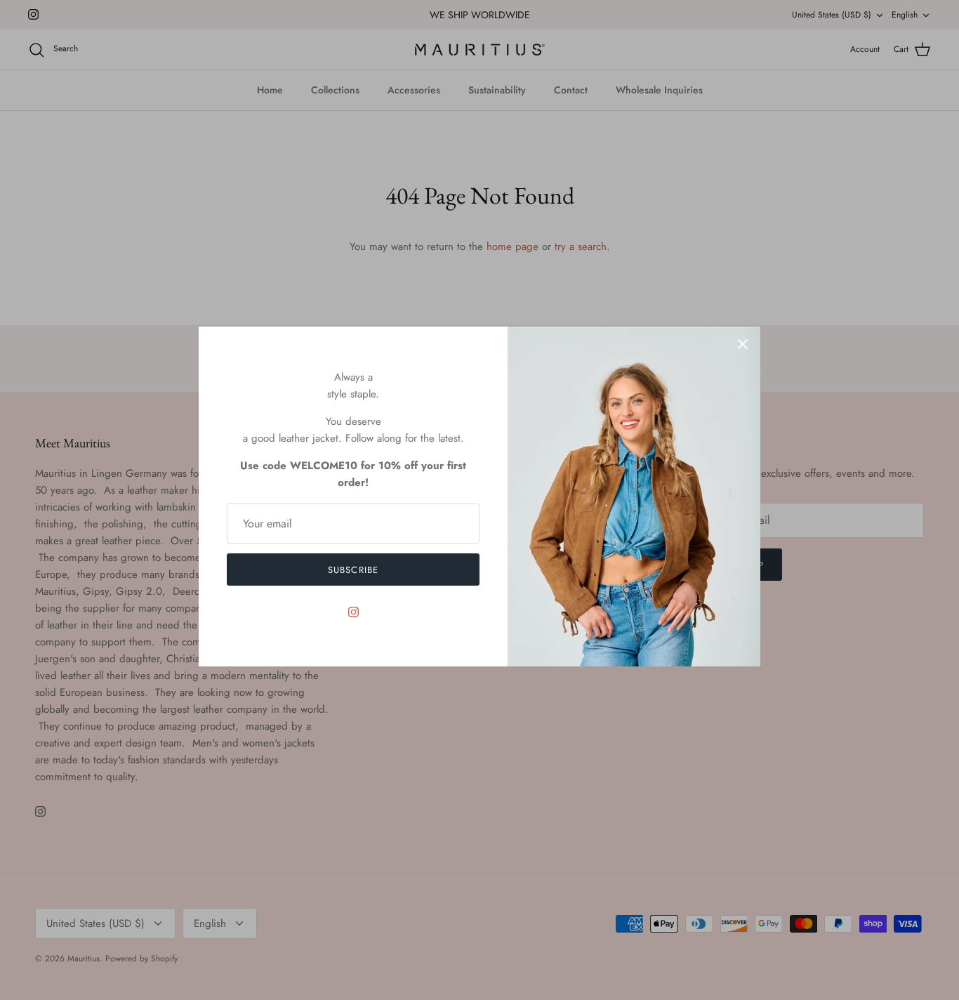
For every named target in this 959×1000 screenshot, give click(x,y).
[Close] (742, 344)
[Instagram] (353, 612)
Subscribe (353, 570)
